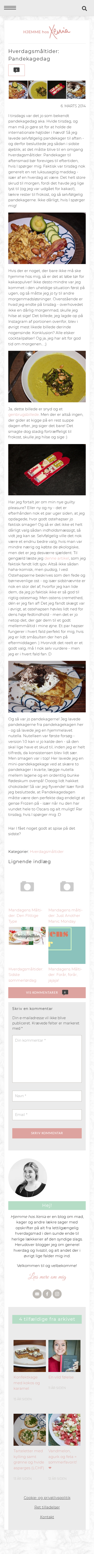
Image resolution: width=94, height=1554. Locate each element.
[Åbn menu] (10, 8)
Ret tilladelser (47, 1507)
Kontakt (47, 1517)
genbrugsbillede (23, 414)
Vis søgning (85, 8)
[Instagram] (57, 1293)
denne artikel (56, 558)
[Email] (37, 1293)
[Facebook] (47, 1293)
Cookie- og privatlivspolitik (47, 1497)
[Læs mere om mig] (47, 1276)
